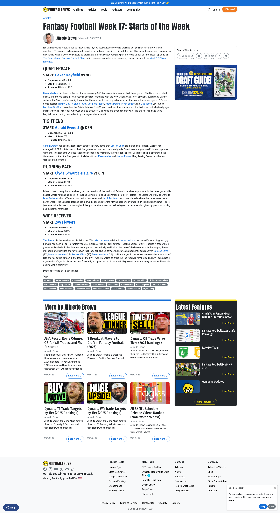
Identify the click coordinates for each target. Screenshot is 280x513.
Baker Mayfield (67, 75)
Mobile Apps (214, 476)
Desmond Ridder (96, 103)
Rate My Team (210, 347)
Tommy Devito (65, 103)
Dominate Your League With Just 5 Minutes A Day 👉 (141, 2)
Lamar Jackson (127, 240)
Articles (92, 9)
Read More (74, 375)
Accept (263, 506)
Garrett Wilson (79, 254)
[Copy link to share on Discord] (226, 56)
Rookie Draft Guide (184, 486)
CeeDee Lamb (161, 251)
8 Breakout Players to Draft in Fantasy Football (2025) (105, 342)
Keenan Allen (104, 156)
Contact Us (148, 503)
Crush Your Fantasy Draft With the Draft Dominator (217, 315)
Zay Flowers (65, 222)
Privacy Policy (107, 503)
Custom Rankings (117, 481)
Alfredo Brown (66, 38)
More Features (204, 401)
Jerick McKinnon (110, 198)
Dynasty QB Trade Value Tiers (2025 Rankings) (147, 340)
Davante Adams (100, 254)
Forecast (48, 280)
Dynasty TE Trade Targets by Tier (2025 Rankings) (63, 411)
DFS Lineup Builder (151, 467)
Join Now (230, 9)
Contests (212, 490)
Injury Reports (182, 490)
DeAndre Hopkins (57, 254)
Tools (104, 9)
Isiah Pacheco (50, 198)
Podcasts (117, 9)
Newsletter (181, 481)
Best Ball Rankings (151, 480)
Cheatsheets (115, 486)
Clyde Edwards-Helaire (74, 173)
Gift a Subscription (217, 481)
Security (163, 503)
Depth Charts (148, 484)
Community (133, 9)
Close (271, 506)
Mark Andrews (102, 240)
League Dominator (118, 476)
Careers (176, 503)
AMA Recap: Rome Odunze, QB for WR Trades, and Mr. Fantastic (63, 342)
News (178, 472)
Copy (184, 55)
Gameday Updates (213, 381)
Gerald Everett (67, 127)
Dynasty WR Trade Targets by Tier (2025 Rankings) (106, 411)
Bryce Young (80, 103)
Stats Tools (148, 494)
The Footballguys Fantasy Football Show (64, 58)
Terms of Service (129, 503)
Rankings (78, 9)
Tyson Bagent (128, 103)
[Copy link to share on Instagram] (219, 56)
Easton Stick (117, 145)
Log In (216, 9)
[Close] (275, 487)
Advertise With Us (217, 467)
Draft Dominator (117, 472)
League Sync (115, 467)
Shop (210, 472)
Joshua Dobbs (112, 103)
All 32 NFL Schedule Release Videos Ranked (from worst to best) (147, 413)
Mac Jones (146, 103)
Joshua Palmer (123, 156)
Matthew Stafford (52, 107)
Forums (211, 486)
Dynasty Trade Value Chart (155, 474)
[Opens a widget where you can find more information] (11, 508)
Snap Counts (148, 489)
